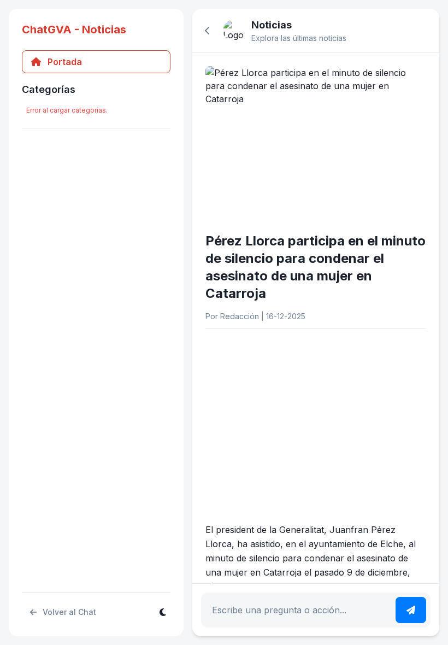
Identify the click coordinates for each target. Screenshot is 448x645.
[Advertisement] (315, 414)
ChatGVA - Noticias (74, 29)
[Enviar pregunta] (411, 610)
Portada (65, 61)
